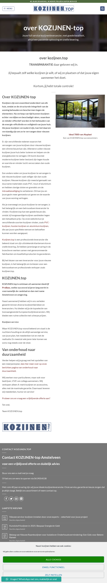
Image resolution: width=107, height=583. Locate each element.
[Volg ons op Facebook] (6, 498)
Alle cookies (53, 559)
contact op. (51, 490)
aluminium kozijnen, (39, 226)
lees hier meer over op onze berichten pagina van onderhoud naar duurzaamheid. (24, 367)
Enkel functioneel (53, 567)
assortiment (32, 490)
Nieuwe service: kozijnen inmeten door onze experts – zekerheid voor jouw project (48, 516)
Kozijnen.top (8, 239)
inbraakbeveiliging (11, 191)
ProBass (6, 287)
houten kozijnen (18, 226)
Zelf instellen (53, 575)
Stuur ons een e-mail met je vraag (18, 473)
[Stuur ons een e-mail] (16, 498)
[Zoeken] (102, 8)
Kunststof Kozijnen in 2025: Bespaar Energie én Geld (34, 525)
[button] (8, 8)
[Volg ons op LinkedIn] (21, 498)
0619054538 (40, 478)
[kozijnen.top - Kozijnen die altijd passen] (53, 8)
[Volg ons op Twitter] (11, 498)
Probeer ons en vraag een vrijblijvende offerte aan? (26, 398)
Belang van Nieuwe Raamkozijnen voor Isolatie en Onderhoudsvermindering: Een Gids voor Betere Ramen (56, 536)
